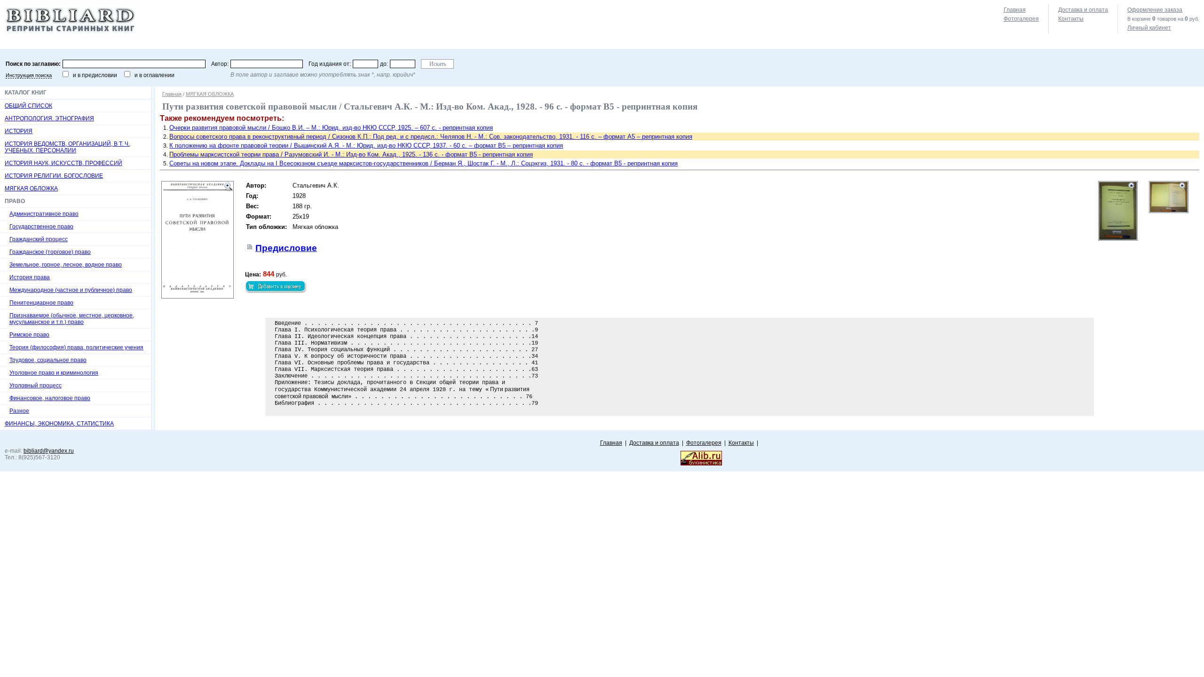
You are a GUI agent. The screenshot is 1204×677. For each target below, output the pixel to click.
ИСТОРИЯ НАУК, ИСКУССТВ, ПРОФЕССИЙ (63, 163)
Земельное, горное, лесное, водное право (65, 264)
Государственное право (41, 226)
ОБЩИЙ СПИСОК (28, 105)
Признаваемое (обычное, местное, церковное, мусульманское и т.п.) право (71, 318)
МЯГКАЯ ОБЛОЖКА (31, 188)
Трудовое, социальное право (48, 360)
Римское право (29, 334)
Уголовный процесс (35, 385)
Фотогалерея (1021, 19)
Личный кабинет (1149, 27)
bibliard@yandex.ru (49, 451)
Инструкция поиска (29, 75)
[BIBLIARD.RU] (71, 33)
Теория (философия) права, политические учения (76, 347)
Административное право (44, 214)
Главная (1015, 10)
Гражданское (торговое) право (50, 252)
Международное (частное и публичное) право (70, 290)
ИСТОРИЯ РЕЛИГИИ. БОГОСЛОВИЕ (54, 176)
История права (29, 277)
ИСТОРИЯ (18, 131)
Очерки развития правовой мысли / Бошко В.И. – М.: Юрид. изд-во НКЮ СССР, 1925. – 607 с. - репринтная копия (331, 127)
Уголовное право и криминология (53, 373)
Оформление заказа (1154, 10)
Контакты (1071, 19)
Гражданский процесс (38, 239)
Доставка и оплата (1083, 10)
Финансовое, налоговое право (49, 398)
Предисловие (286, 248)
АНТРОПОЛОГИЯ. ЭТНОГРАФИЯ (49, 118)
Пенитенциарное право (41, 302)
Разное (19, 411)
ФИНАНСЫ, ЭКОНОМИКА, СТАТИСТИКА (59, 423)
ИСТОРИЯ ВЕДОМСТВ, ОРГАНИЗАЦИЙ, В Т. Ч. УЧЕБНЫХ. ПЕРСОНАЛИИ (67, 147)
